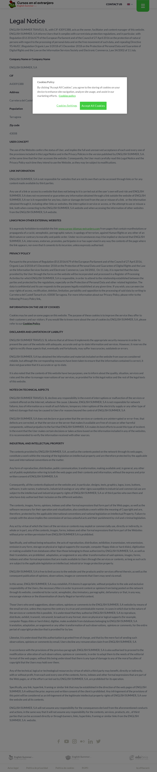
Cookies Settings (67, 105)
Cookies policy (67, 95)
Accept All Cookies (93, 105)
